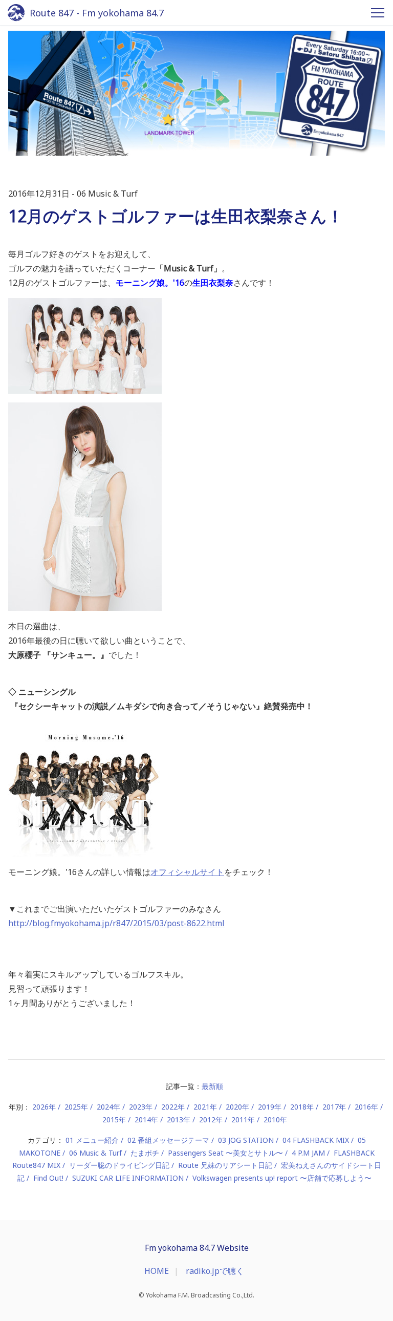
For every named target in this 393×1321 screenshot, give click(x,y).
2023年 (140, 1107)
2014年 (146, 1119)
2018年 (302, 1107)
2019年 (269, 1107)
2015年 (114, 1119)
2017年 (334, 1107)
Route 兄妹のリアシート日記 (225, 1165)
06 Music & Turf (95, 1153)
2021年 (205, 1107)
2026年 (44, 1107)
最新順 (212, 1086)
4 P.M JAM (308, 1153)
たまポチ (144, 1153)
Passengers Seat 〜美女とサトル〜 (225, 1153)
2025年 (76, 1107)
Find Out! (48, 1178)
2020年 (237, 1107)
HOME (156, 1270)
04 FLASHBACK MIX (315, 1140)
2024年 (108, 1107)
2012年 (211, 1119)
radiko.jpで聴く (215, 1270)
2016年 (366, 1107)
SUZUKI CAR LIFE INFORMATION (128, 1178)
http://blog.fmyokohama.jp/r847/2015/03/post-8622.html (116, 923)
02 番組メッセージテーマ (168, 1140)
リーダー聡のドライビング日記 (119, 1165)
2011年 (243, 1119)
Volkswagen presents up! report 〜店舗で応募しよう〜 (282, 1178)
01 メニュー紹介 (92, 1140)
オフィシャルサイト (187, 872)
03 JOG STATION (246, 1140)
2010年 (275, 1119)
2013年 (178, 1119)
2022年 (173, 1107)
